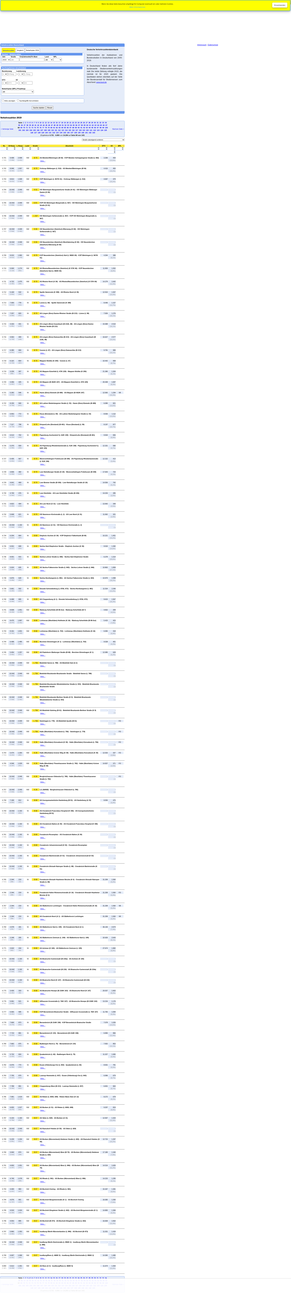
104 (30, 130)
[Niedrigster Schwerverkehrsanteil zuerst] (111, 151)
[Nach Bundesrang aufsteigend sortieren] (11, 148)
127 (35, 133)
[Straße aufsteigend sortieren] (35, 148)
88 (73, 128)
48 (54, 125)
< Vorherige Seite (7, 129)
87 (70, 128)
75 (38, 128)
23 (76, 123)
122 (94, 130)
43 (41, 125)
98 (100, 128)
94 (89, 128)
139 (79, 133)
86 (68, 128)
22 (73, 123)
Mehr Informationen (137, 7)
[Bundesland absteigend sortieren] (27, 149)
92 (84, 128)
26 (84, 123)
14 (51, 123)
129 (42, 133)
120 (87, 130)
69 (21, 128)
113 (63, 130)
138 (75, 133)
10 (40, 123)
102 (23, 130)
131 (50, 133)
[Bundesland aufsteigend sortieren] (27, 148)
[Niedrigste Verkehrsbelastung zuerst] (103, 148)
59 (84, 125)
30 (95, 123)
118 (80, 130)
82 (57, 128)
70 (24, 128)
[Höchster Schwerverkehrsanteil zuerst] (111, 152)
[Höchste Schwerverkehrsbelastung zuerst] (111, 149)
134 (61, 133)
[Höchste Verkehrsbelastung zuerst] (103, 149)
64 (98, 125)
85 (65, 128)
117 (76, 130)
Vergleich (20, 50)
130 (46, 133)
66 (104, 125)
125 (105, 130)
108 (45, 130)
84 (62, 128)
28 (89, 123)
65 (101, 125)
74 (35, 128)
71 (27, 128)
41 (35, 125)
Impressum (201, 45)
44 (44, 125)
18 (62, 123)
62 (93, 125)
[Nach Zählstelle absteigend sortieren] (69, 149)
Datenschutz (213, 45)
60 (87, 125)
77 (43, 128)
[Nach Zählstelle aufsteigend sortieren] (69, 148)
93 (87, 128)
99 (103, 128)
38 (27, 125)
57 (79, 125)
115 (70, 130)
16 (57, 123)
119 (83, 130)
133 (57, 133)
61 (90, 125)
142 (90, 133)
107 (41, 130)
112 (59, 130)
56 (76, 125)
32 (100, 123)
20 (68, 123)
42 (38, 125)
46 (49, 125)
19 (65, 123)
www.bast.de (101, 82)
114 (66, 130)
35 (19, 125)
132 (53, 133)
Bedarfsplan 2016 (32, 50)
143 (93, 133)
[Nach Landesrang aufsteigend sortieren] (19, 148)
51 (63, 125)
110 (52, 130)
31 (98, 123)
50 (60, 125)
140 (82, 133)
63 (95, 125)
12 (46, 123)
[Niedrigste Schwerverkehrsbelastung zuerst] (111, 148)
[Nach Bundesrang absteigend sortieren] (11, 149)
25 (81, 123)
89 (76, 128)
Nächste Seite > (118, 129)
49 (57, 125)
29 (92, 123)
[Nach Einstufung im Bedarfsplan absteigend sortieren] (119, 149)
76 (40, 128)
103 (27, 130)
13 (48, 123)
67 (106, 125)
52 (65, 125)
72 (29, 128)
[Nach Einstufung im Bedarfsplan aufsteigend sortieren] (119, 148)
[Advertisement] (145, 21)
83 (59, 128)
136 (68, 133)
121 (91, 130)
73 (32, 128)
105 (34, 130)
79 (49, 128)
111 (56, 130)
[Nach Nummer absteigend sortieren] (4, 149)
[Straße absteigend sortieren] (35, 149)
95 (92, 128)
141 (86, 133)
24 (78, 123)
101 (19, 130)
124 (101, 130)
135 (64, 133)
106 (38, 130)
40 (33, 125)
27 (87, 123)
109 (49, 130)
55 (74, 125)
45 (46, 125)
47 (52, 125)
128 (39, 133)
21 (70, 123)
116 (73, 130)
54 (71, 125)
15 (54, 123)
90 (79, 128)
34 (106, 123)
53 (68, 125)
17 (59, 123)
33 (103, 123)
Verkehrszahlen (8, 50)
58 (82, 125)
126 (31, 133)
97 (98, 128)
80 (51, 128)
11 (43, 123)
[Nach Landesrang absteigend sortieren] (19, 149)
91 (81, 128)
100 (106, 128)
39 (30, 125)
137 (71, 133)
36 (22, 125)
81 (54, 128)
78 (46, 128)
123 (98, 130)
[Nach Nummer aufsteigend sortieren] (4, 148)
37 (24, 125)
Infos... (42, 161)
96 (95, 128)
